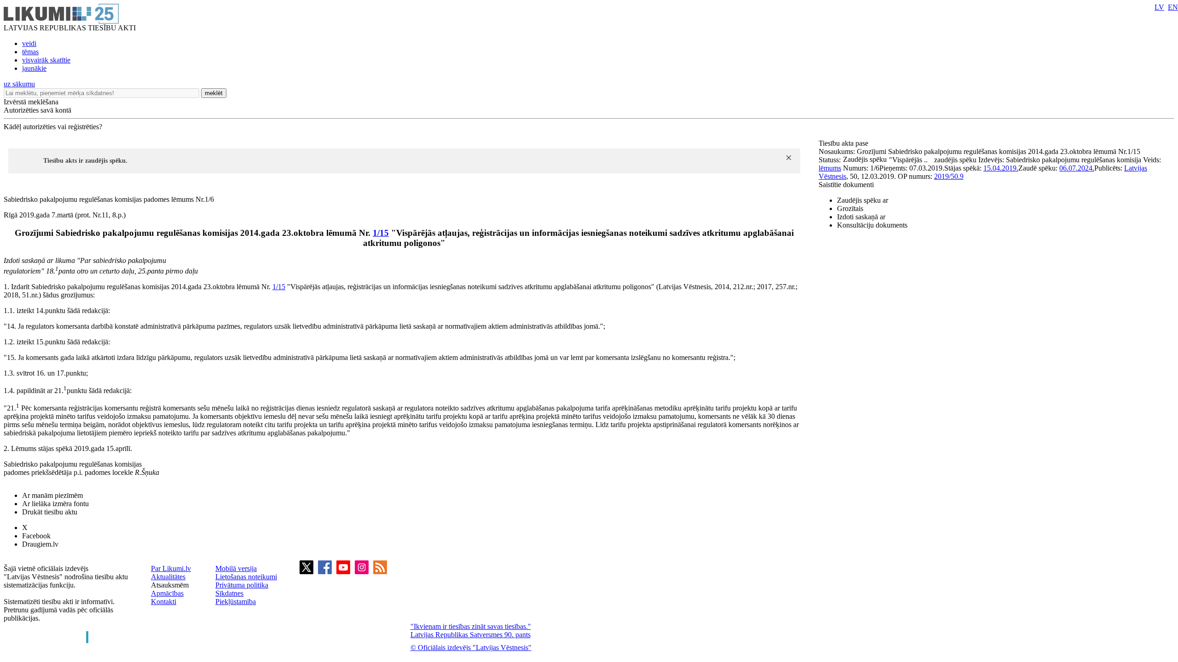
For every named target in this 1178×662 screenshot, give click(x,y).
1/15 (381, 233)
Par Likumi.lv (171, 568)
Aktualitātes (168, 577)
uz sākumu (19, 84)
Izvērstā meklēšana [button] (31, 102)
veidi (29, 43)
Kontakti (163, 601)
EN (1173, 7)
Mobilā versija (236, 568)
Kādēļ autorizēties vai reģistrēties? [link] (53, 127)
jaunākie (34, 68)
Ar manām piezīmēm (52, 495)
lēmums (830, 168)
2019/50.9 (949, 176)
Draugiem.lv (40, 544)
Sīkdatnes (229, 593)
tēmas (30, 52)
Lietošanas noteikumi (246, 577)
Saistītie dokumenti (846, 184)
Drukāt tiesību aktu (49, 512)
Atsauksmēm (170, 585)
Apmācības (167, 593)
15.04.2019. (1000, 168)
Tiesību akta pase (844, 143)
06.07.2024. (1076, 168)
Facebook (36, 536)
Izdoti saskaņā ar (861, 217)
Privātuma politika (241, 585)
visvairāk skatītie (46, 60)
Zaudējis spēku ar (862, 200)
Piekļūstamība (235, 601)
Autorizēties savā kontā (37, 110)
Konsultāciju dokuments (872, 225)
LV (1159, 7)
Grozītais (850, 208)
